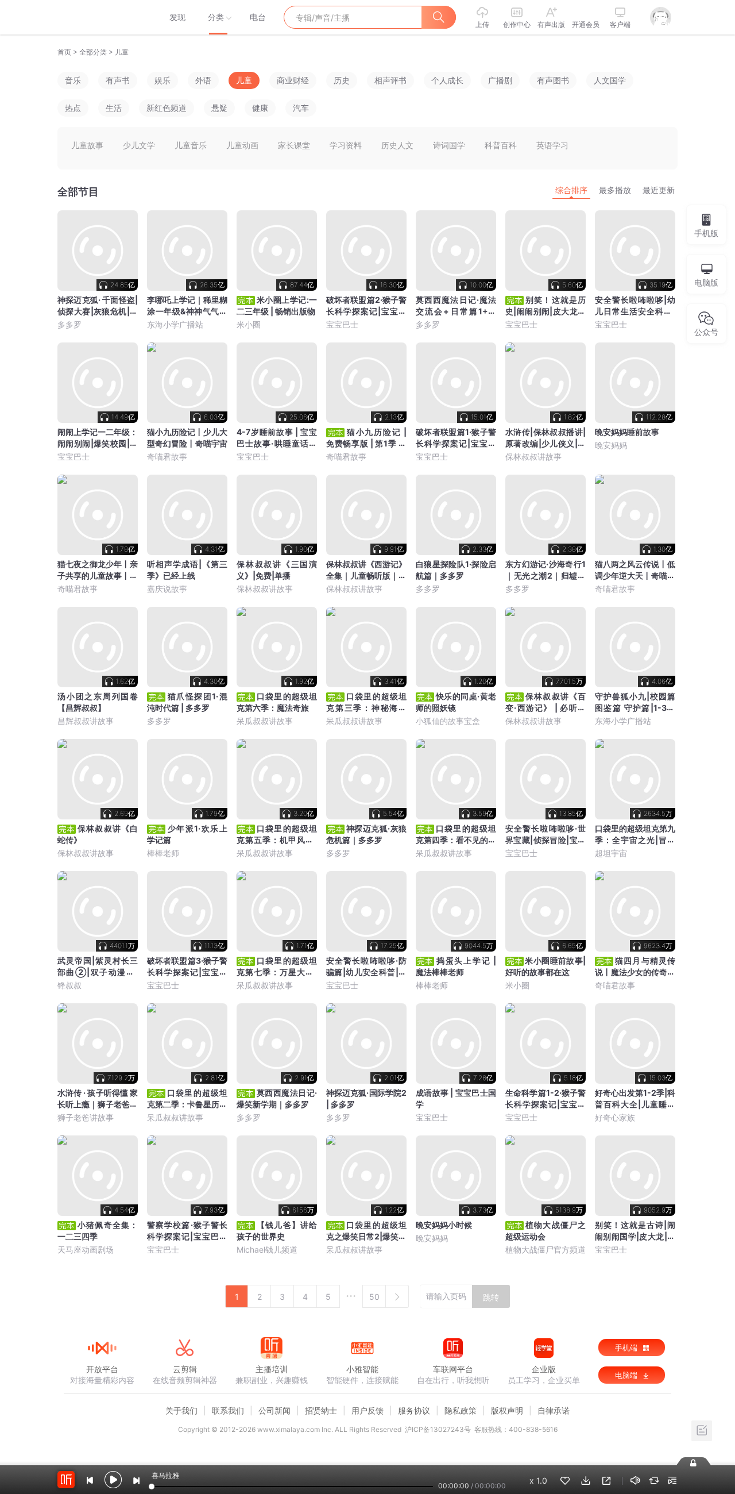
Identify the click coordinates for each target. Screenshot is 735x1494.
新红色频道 (166, 108)
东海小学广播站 (175, 324)
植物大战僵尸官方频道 (545, 1249)
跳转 (491, 1297)
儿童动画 (242, 145)
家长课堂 (294, 145)
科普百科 (501, 145)
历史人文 (397, 145)
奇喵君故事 (167, 456)
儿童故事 (87, 145)
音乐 (73, 80)
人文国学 (610, 80)
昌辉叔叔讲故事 (85, 721)
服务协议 (414, 1410)
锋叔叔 (69, 985)
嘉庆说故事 (167, 589)
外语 (203, 80)
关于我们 (181, 1410)
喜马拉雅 (101, 17)
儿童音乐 (191, 145)
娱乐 (162, 80)
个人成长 (447, 80)
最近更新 (659, 190)
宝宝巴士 (342, 324)
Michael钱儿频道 (267, 1249)
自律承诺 (553, 1410)
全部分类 (93, 52)
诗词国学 (449, 145)
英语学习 (552, 145)
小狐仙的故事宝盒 (448, 721)
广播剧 (500, 80)
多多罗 (69, 324)
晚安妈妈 (611, 445)
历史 (342, 80)
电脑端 (627, 1375)
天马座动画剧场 (85, 1249)
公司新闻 (274, 1410)
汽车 (301, 108)
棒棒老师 (163, 853)
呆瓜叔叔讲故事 (265, 721)
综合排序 (571, 190)
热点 (73, 108)
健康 (260, 108)
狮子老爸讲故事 (85, 1117)
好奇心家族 (615, 1117)
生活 (114, 108)
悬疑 (219, 108)
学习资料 (346, 145)
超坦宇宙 (611, 853)
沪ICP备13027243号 (438, 1429)
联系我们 (228, 1410)
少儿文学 (139, 145)
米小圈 (249, 324)
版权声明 (507, 1410)
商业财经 (293, 80)
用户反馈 (367, 1410)
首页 (64, 52)
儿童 (122, 52)
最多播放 (615, 190)
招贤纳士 (321, 1410)
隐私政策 (460, 1410)
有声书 (118, 80)
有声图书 (553, 80)
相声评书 (390, 80)
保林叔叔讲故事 (533, 456)
